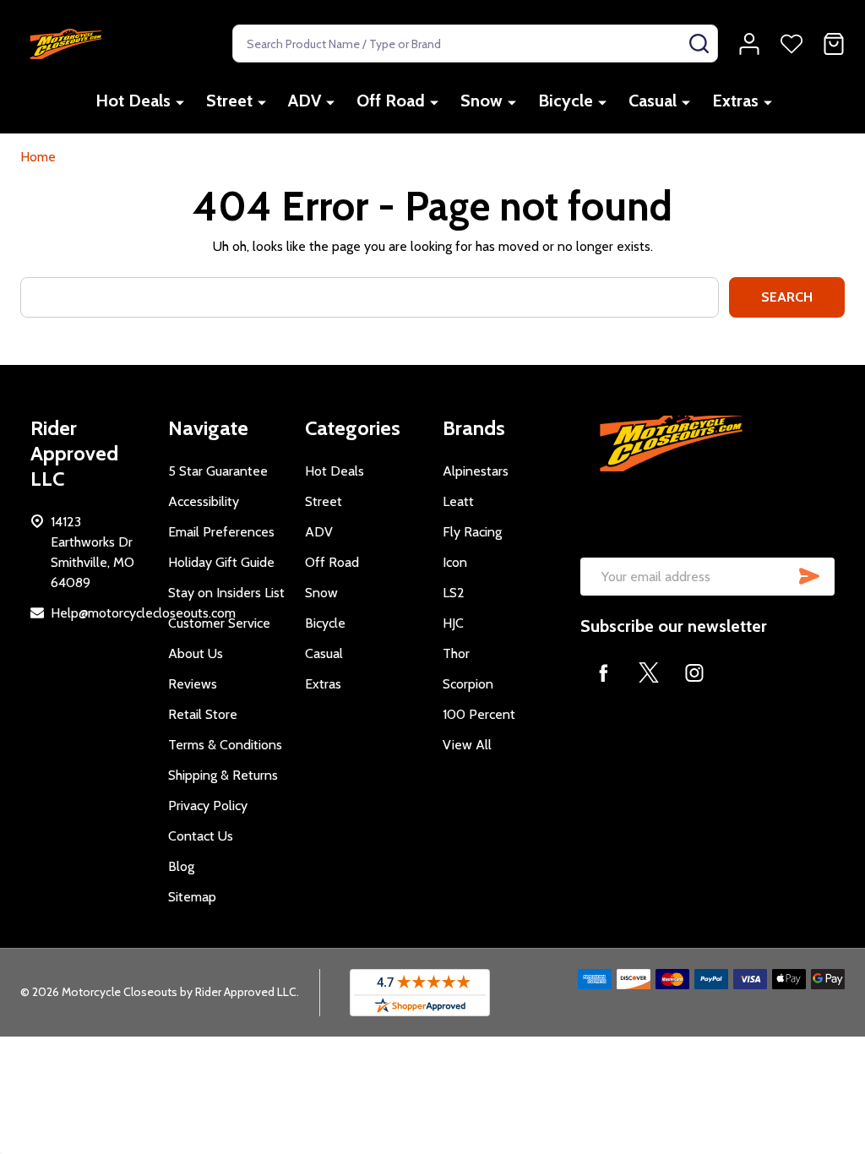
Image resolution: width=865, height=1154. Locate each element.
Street (229, 100)
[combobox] (475, 43)
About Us (195, 653)
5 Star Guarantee (218, 471)
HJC (453, 623)
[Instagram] (694, 672)
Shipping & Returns (223, 775)
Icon (455, 562)
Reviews (192, 684)
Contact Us (200, 836)
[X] (649, 672)
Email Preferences (221, 532)
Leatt (458, 501)
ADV (304, 100)
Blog (181, 866)
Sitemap (192, 897)
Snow (481, 100)
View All (467, 745)
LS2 (454, 593)
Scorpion (468, 684)
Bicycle (565, 100)
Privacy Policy (208, 805)
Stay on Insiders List (226, 593)
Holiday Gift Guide (221, 562)
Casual (652, 100)
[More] (180, 101)
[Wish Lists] (791, 44)
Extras (735, 100)
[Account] (749, 44)
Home (38, 157)
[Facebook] (603, 672)
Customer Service (219, 623)
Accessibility (203, 501)
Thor (456, 653)
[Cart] (834, 44)
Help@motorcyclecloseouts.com (143, 613)
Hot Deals (133, 100)
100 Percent (479, 714)
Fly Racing (472, 532)
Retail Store (202, 714)
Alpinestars (476, 471)
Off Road (390, 100)
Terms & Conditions (225, 745)
